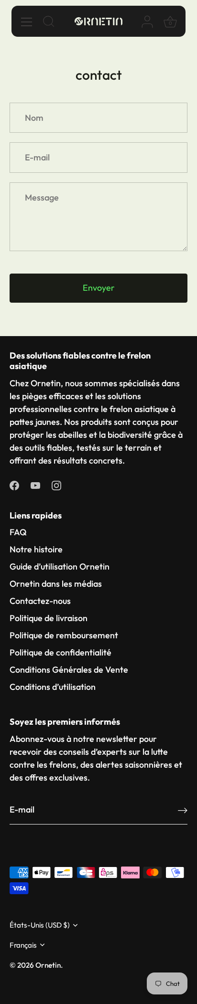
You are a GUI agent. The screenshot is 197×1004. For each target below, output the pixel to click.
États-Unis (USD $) (40, 925)
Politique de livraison (49, 618)
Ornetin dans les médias (56, 583)
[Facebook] (14, 484)
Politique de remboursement (64, 635)
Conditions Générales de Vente (69, 669)
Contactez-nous (40, 600)
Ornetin (48, 965)
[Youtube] (35, 484)
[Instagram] (56, 484)
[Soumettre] (182, 809)
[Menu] (26, 21)
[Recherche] (48, 22)
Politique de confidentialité (60, 652)
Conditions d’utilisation (53, 686)
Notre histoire (36, 549)
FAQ (18, 532)
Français (23, 945)
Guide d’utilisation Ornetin (59, 566)
